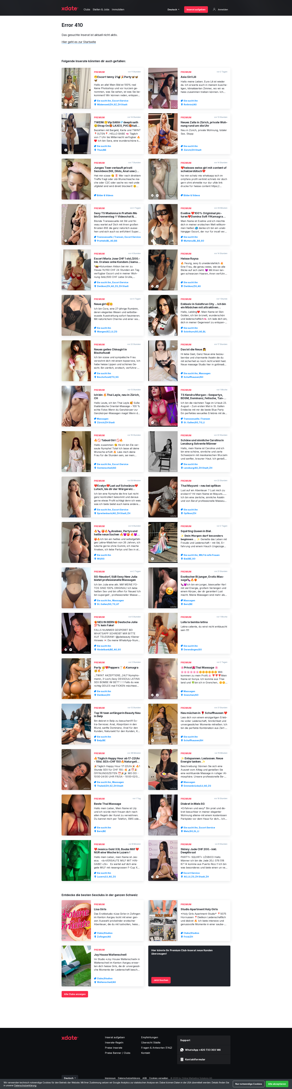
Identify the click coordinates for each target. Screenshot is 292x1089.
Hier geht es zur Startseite (79, 42)
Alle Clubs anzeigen (75, 994)
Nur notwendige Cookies (248, 1084)
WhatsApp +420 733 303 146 (203, 1049)
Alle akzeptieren (277, 1084)
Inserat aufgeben (196, 9)
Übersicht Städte (150, 1042)
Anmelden (222, 9)
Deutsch (172, 9)
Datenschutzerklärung (25, 1085)
